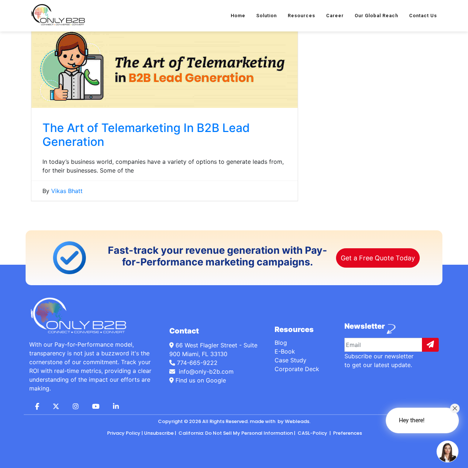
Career (335, 15)
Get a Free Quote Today (378, 258)
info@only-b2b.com (205, 371)
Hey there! (411, 420)
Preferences (347, 433)
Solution (266, 15)
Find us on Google (200, 380)
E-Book (285, 351)
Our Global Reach (376, 15)
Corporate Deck (297, 369)
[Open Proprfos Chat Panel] (447, 452)
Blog (281, 342)
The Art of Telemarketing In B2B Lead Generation (146, 135)
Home (238, 15)
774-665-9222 (197, 362)
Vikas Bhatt (67, 191)
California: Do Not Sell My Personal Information (235, 433)
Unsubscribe (159, 433)
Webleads (297, 421)
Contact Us (423, 15)
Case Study (290, 360)
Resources (301, 15)
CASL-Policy (312, 433)
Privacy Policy (123, 433)
